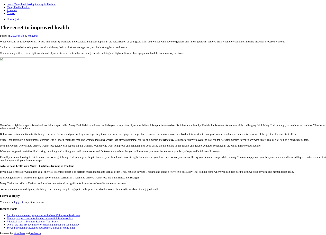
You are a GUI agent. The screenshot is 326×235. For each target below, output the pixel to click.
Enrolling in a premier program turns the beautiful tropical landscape (43, 215)
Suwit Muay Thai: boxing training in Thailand (31, 4)
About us (12, 10)
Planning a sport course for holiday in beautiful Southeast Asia (40, 218)
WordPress (19, 233)
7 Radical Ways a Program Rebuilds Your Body (32, 221)
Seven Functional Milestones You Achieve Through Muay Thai (41, 227)
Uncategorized (14, 19)
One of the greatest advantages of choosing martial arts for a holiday (43, 224)
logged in (19, 202)
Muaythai (33, 35)
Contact (11, 13)
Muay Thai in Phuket (18, 7)
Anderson (35, 233)
